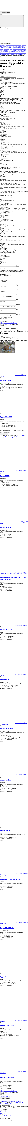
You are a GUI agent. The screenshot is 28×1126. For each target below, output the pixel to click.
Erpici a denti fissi (21, 50)
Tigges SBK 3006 (6, 417)
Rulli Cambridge (4, 50)
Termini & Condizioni (5, 1101)
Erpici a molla (16, 49)
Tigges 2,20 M (4, 476)
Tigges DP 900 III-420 (7, 928)
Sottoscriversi (4, 434)
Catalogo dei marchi (10, 1103)
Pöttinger (13, 54)
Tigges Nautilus (5, 780)
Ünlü (22, 54)
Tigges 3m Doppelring (10, 879)
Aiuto (7, 1096)
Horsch (15, 53)
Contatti (11, 1096)
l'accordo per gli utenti (11, 437)
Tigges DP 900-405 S (7, 1077)
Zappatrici (23, 49)
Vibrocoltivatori (22, 46)
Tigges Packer (5, 830)
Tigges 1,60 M (4, 679)
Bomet (11, 53)
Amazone (6, 53)
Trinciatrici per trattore (5, 47)
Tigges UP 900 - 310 (7, 1025)
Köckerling (3, 54)
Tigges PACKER (5, 380)
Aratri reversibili (13, 46)
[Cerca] (12, 21)
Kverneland (23, 53)
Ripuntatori (6, 49)
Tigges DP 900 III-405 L (8, 728)
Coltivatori (6, 46)
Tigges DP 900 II (5, 527)
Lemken (8, 54)
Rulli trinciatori (4, 51)
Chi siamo (2, 1096)
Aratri (11, 49)
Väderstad (18, 54)
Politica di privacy (16, 1101)
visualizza (3, 321)
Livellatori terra (13, 50)
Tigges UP (6, 629)
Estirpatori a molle (16, 47)
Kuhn (18, 53)
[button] (14, 36)
